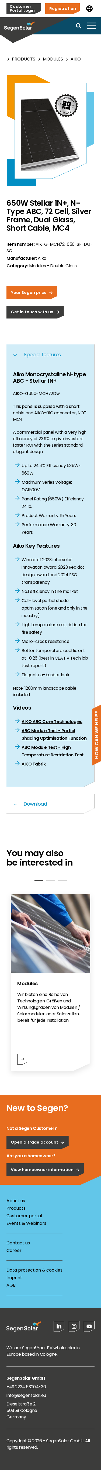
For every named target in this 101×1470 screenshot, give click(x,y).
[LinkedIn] (59, 1326)
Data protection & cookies (34, 1270)
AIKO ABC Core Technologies (52, 721)
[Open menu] (91, 26)
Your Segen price (29, 292)
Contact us (18, 1243)
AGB (11, 1285)
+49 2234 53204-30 (26, 1387)
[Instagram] (74, 1326)
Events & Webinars (26, 1223)
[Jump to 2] (50, 880)
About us (15, 1201)
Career (14, 1250)
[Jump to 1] (38, 880)
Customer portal (24, 1216)
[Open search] (78, 26)
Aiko (76, 59)
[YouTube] (89, 1326)
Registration (62, 8)
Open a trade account (34, 1142)
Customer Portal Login (22, 8)
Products (23, 59)
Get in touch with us (32, 312)
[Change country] (89, 8)
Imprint (14, 1278)
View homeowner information (42, 1169)
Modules (53, 59)
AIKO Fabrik (34, 764)
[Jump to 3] (62, 880)
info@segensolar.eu (26, 1395)
